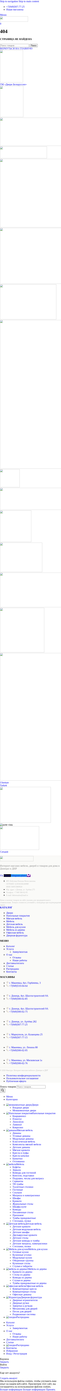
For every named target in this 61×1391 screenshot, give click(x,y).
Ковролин (18, 1127)
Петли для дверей (22, 1311)
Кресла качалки (21, 1155)
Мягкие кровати (21, 1150)
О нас (9, 954)
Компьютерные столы (24, 1291)
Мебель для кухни (16, 927)
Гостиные (18, 1189)
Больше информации (22, 1389)
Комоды (17, 1209)
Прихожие (18, 1215)
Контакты (11, 971)
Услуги (10, 949)
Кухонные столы (21, 1263)
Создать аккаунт (8, 1378)
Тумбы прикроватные (24, 1218)
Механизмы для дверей (25, 1308)
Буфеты (17, 1167)
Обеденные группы (23, 1260)
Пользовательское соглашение (22, 1078)
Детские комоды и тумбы (26, 1240)
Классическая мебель (24, 1141)
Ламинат (17, 1124)
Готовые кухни (21, 1252)
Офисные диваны (22, 1294)
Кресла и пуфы (21, 1153)
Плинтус (17, 1119)
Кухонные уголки (22, 1255)
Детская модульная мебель (27, 1229)
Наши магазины (14, 9)
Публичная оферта (16, 1081)
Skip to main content (29, 1)
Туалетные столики (23, 1187)
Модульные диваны (23, 1138)
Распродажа (12, 969)
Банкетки (18, 1158)
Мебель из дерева (15, 929)
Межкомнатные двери (24, 1110)
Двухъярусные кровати (25, 1235)
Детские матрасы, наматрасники (30, 1243)
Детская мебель (14, 924)
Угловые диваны (21, 1136)
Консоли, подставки (23, 1175)
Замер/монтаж (20, 952)
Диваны (17, 1133)
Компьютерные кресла (25, 1288)
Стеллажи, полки (22, 1221)
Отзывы (17, 957)
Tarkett (3, 785)
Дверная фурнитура (16, 935)
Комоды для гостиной (24, 1172)
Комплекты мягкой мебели (27, 1144)
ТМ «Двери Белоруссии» (13, 84)
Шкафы (17, 1198)
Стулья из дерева (21, 1280)
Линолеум (18, 1121)
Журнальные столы (23, 1204)
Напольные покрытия (18, 915)
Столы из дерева (21, 1274)
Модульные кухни (22, 1257)
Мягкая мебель (14, 918)
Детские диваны (21, 1147)
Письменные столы (23, 1212)
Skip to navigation (9, 1)
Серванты (18, 1181)
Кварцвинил (19, 1116)
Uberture (4, 782)
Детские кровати (21, 1226)
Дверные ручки (21, 1303)
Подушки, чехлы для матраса (28, 1178)
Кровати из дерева (22, 1271)
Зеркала (17, 1170)
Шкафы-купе (19, 1206)
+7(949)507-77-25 (15, 6)
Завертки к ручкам (22, 1305)
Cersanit (4, 851)
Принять (50, 1389)
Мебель (10, 921)
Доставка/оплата (15, 963)
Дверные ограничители (25, 1300)
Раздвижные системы (24, 1314)
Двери (9, 912)
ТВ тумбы (18, 1184)
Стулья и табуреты (22, 1266)
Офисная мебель (15, 932)
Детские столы (20, 1238)
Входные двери (21, 1107)
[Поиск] (2, 1090)
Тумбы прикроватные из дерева (29, 1283)
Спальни (17, 1192)
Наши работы (20, 960)
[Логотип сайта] (14, 21)
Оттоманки (19, 1161)
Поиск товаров (8, 1086)
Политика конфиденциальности (23, 1075)
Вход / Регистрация (16, 1353)
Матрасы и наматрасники (26, 1195)
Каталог (6, 907)
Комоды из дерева (22, 1277)
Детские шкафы (21, 1232)
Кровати (17, 1201)
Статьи (10, 966)
